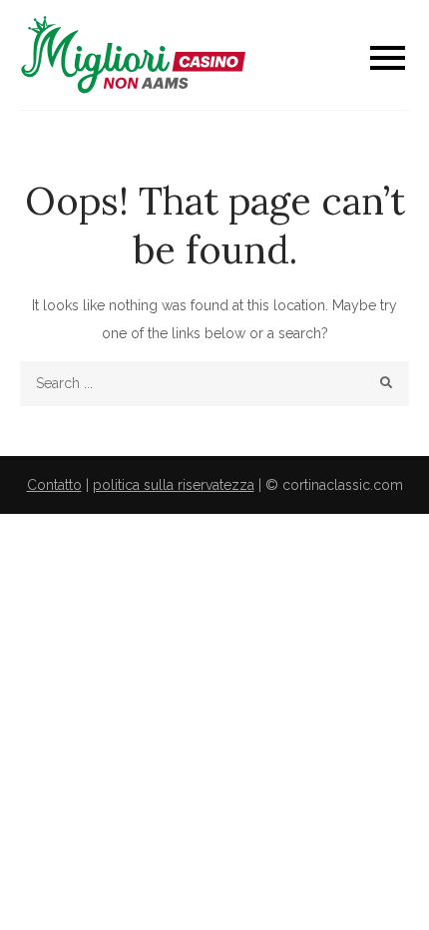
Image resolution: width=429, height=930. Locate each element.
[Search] (386, 383)
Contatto (54, 485)
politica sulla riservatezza (173, 485)
